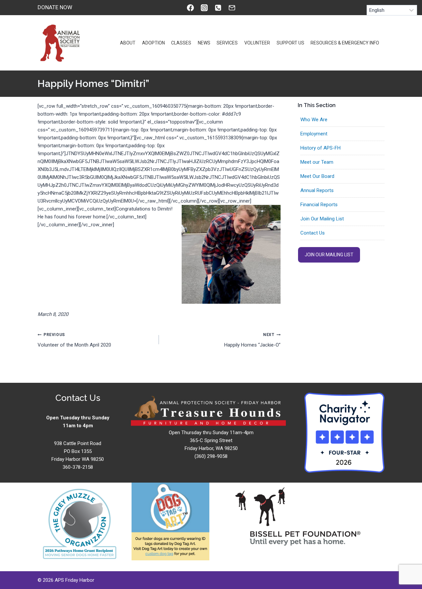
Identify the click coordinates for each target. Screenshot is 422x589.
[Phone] (218, 7)
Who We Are (313, 120)
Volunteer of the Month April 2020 (74, 340)
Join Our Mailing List (322, 219)
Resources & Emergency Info (345, 42)
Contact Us (312, 233)
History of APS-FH (320, 148)
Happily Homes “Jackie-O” (252, 340)
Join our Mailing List (329, 254)
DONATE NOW (55, 7)
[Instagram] (204, 7)
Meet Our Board (317, 176)
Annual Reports (317, 190)
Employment (313, 134)
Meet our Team (316, 162)
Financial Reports (319, 205)
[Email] (232, 7)
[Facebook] (190, 7)
